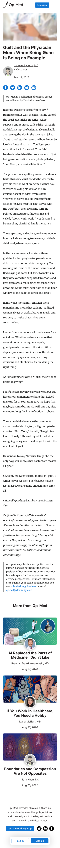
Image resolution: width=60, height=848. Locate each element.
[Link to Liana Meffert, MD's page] (30, 702)
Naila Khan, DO (30, 779)
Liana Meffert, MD (30, 721)
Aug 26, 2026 (20, 785)
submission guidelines (23, 586)
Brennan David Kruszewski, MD (30, 663)
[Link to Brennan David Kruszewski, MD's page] (30, 644)
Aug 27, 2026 (20, 669)
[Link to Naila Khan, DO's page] (30, 760)
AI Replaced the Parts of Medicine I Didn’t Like (30, 655)
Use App (42, 5)
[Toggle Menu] (55, 5)
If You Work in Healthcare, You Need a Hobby (30, 713)
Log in (20, 840)
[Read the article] (30, 631)
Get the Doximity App (20, 828)
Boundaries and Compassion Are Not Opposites (30, 771)
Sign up (40, 840)
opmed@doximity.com (19, 590)
